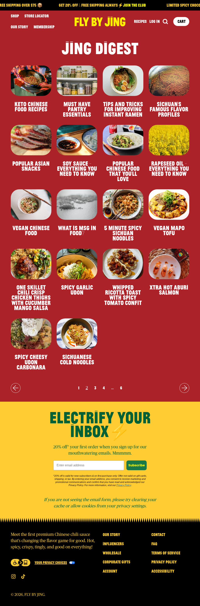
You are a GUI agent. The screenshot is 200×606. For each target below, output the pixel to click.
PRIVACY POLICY (164, 562)
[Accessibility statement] (20, 562)
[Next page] (184, 388)
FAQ (154, 543)
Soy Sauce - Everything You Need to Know (77, 168)
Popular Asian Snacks (31, 166)
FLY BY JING (34, 595)
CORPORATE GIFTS (116, 562)
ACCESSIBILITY (162, 571)
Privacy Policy (123, 485)
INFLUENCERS (113, 543)
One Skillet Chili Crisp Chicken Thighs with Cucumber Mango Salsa (31, 297)
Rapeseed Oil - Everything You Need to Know (169, 168)
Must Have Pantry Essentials (77, 109)
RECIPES (140, 21)
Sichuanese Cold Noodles (77, 359)
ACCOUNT (110, 571)
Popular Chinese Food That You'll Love (123, 171)
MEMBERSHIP (44, 26)
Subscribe (136, 465)
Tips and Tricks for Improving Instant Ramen (123, 109)
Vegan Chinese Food (31, 230)
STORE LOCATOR (36, 15)
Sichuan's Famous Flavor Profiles (169, 109)
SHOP (15, 15)
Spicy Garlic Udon (77, 289)
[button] (165, 21)
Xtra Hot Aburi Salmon (169, 289)
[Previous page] (16, 388)
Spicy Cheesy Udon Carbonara (31, 362)
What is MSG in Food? (77, 230)
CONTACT (158, 534)
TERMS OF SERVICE (165, 553)
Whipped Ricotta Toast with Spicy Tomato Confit (123, 294)
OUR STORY (19, 26)
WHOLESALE (112, 553)
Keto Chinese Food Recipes (31, 106)
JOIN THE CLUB (127, 5)
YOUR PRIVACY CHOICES (51, 562)
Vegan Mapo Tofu (169, 230)
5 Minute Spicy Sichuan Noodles (123, 233)
